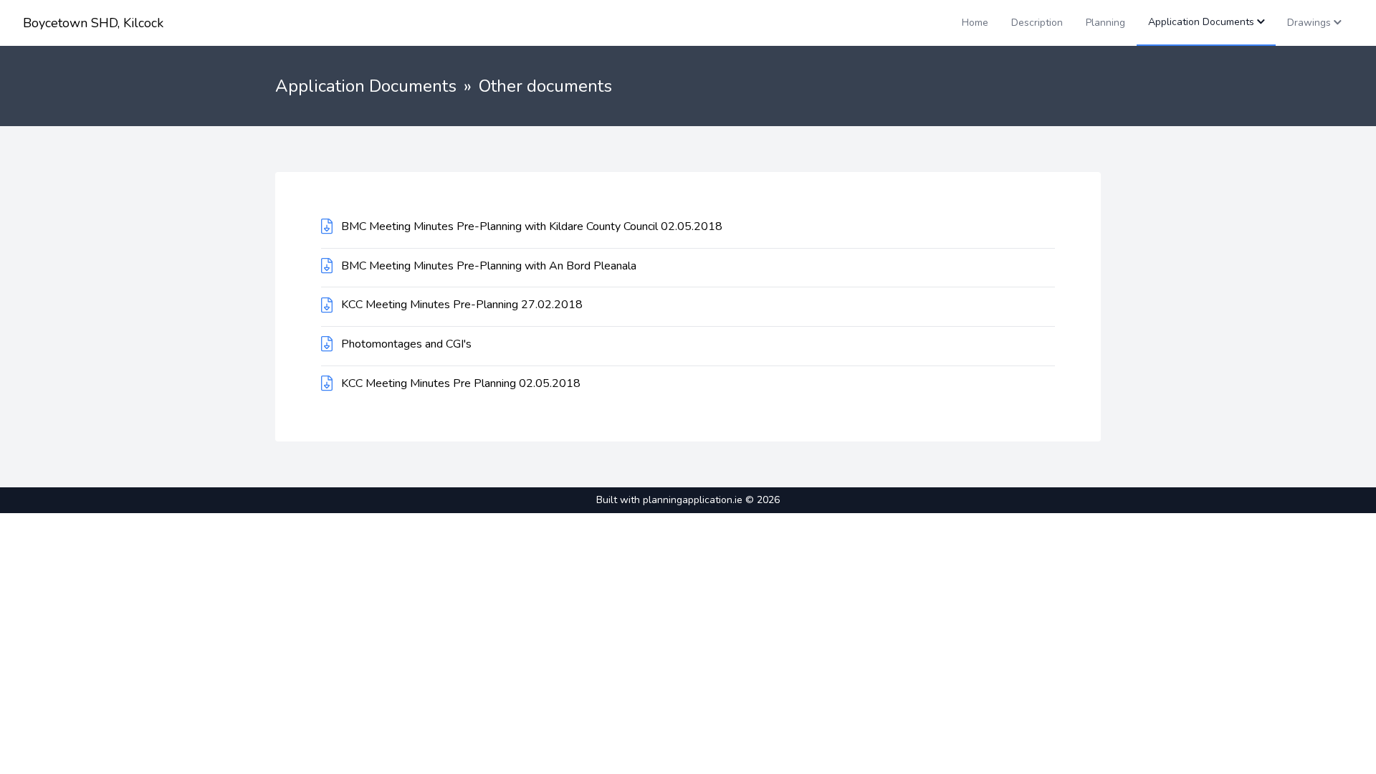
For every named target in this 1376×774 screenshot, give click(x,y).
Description (1037, 22)
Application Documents (366, 86)
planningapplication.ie (692, 500)
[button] (1206, 23)
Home (975, 22)
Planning (1105, 22)
